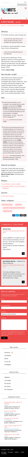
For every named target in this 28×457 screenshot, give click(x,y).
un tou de (7, 361)
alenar (6, 358)
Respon (24, 253)
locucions (18, 204)
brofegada (7, 364)
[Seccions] (25, 8)
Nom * (2, 299)
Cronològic (7, 380)
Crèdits (22, 452)
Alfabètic (7, 377)
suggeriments (7, 211)
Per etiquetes (8, 389)
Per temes (7, 386)
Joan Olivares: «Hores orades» (11, 184)
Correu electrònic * (5, 305)
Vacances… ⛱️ (8, 352)
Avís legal (3, 452)
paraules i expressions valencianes (14, 208)
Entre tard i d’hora (8, 196)
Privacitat (10, 452)
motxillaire (7, 355)
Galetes (17, 452)
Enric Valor (6, 119)
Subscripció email (22, 4)
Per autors (7, 383)
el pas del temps (7, 204)
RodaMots (4, 449)
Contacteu (4, 453)
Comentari (3, 318)
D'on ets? (3, 311)
